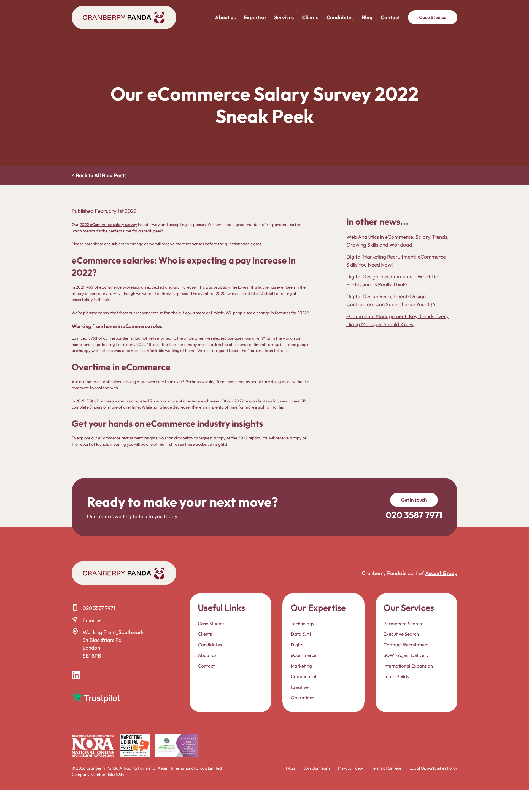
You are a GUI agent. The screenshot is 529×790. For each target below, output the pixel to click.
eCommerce (303, 655)
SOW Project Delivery (406, 655)
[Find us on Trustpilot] (96, 697)
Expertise (255, 17)
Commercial (303, 676)
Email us (92, 620)
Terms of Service (386, 768)
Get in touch (414, 500)
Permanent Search (403, 623)
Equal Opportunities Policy (433, 768)
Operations (302, 697)
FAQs (290, 768)
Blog (367, 17)
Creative (300, 687)
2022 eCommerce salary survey (108, 224)
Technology (303, 623)
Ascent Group (441, 573)
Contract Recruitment (406, 644)
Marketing (301, 666)
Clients (310, 17)
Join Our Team (317, 768)
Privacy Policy (350, 768)
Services (284, 17)
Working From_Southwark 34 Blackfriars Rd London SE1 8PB (113, 644)
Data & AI (301, 634)
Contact (390, 17)
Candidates (339, 17)
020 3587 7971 (99, 608)
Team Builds (396, 676)
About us (225, 17)
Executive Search (401, 634)
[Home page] (124, 17)
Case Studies (432, 17)
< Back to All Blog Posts (99, 175)
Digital (298, 644)
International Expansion (408, 666)
